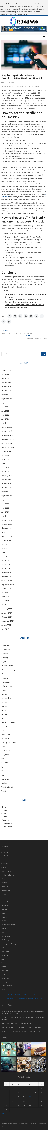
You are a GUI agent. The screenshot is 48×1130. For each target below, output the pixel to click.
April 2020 (5, 601)
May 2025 (5, 415)
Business (4, 654)
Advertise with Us (8, 826)
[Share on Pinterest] (31, 316)
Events (4, 690)
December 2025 (7, 387)
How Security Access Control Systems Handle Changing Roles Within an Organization (22, 1012)
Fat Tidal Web (6, 1123)
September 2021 (7, 585)
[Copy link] (9, 321)
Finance (4, 706)
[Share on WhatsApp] (26, 316)
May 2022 (5, 552)
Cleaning (4, 658)
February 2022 (6, 564)
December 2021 (7, 572)
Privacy (4, 810)
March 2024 (6, 471)
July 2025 (5, 407)
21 (30, 1101)
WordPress (32, 1123)
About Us (4, 817)
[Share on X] (15, 316)
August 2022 (6, 540)
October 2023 (6, 492)
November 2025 (7, 391)
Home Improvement (8, 722)
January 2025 (6, 431)
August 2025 (6, 403)
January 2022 (6, 568)
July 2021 (5, 593)
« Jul (2, 1113)
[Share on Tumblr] (42, 316)
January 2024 (6, 480)
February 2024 (6, 476)
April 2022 (5, 556)
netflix (18, 86)
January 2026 (6, 383)
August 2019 (6, 625)
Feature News (6, 698)
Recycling (5, 755)
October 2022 (6, 532)
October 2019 (6, 617)
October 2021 (6, 580)
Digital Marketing (8, 670)
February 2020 (6, 609)
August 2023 (6, 500)
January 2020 (6, 613)
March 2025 (6, 423)
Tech (3, 775)
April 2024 (5, 467)
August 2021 (6, 589)
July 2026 (5, 374)
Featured (4, 702)
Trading (4, 783)
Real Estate (5, 751)
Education (5, 678)
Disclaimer (5, 820)
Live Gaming (6, 734)
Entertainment (6, 686)
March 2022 (6, 560)
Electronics (5, 682)
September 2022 (7, 536)
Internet (4, 726)
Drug (3, 674)
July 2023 (5, 504)
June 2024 (5, 459)
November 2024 (7, 439)
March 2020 (6, 605)
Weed (3, 791)
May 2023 (5, 508)
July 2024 (5, 455)
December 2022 (7, 524)
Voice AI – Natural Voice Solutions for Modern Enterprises (21, 1027)
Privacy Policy (6, 823)
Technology (35, 86)
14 (30, 1097)
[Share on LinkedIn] (20, 316)
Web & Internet (7, 787)
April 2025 (5, 419)
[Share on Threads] (3, 321)
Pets (3, 747)
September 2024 (7, 447)
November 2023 (7, 488)
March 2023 (6, 516)
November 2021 (7, 576)
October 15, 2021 (8, 83)
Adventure (5, 645)
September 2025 (7, 399)
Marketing (5, 738)
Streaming (5, 771)
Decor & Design (7, 666)
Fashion (4, 694)
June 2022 (5, 548)
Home (3, 807)
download (7, 86)
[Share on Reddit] (36, 316)
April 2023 (5, 512)
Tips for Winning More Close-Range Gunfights (17, 1023)
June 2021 (5, 597)
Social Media (6, 763)
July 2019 (5, 629)
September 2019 (7, 621)
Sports (3, 767)
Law (2, 730)
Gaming (4, 714)
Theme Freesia (24, 1123)
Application (5, 650)
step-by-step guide (25, 86)
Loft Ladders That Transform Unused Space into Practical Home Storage (23, 1018)
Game (3, 710)
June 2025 (5, 411)
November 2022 (7, 528)
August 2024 (6, 451)
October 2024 (6, 443)
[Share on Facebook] (9, 316)
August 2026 (6, 370)
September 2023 (7, 496)
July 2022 (5, 544)
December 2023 (7, 484)
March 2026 (6, 378)
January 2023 (6, 520)
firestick (12, 86)
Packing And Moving (8, 743)
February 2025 (6, 427)
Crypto (4, 662)
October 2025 (6, 395)
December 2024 (7, 435)
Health (3, 718)
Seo (2, 759)
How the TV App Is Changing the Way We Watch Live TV (20, 1031)
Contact (4, 813)
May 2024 (5, 463)
